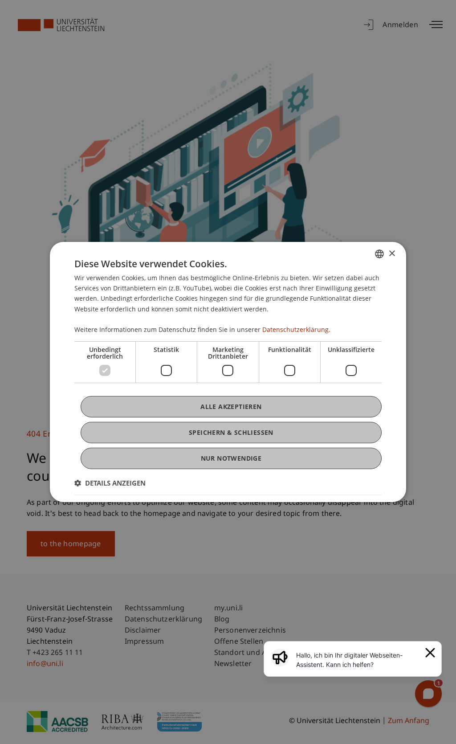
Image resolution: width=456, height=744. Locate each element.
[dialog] (228, 372)
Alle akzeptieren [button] (230, 406)
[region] (358, 659)
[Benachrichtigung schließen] (430, 653)
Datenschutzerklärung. (296, 329)
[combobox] (379, 253)
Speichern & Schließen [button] (231, 432)
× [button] (391, 253)
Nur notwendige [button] (231, 458)
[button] (110, 483)
